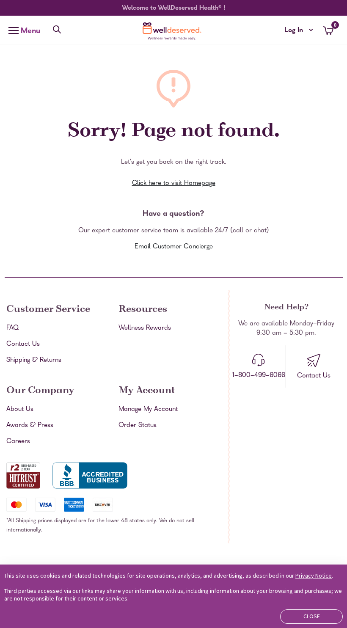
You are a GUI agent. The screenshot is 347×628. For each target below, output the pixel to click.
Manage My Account (148, 409)
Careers (18, 441)
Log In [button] (298, 31)
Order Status (137, 425)
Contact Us (23, 344)
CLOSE (311, 616)
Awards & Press (29, 425)
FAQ (12, 328)
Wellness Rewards (144, 328)
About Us (19, 409)
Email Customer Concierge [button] (174, 247)
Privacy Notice (313, 575)
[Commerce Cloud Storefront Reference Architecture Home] (173, 31)
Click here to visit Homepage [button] (173, 183)
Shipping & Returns (33, 360)
